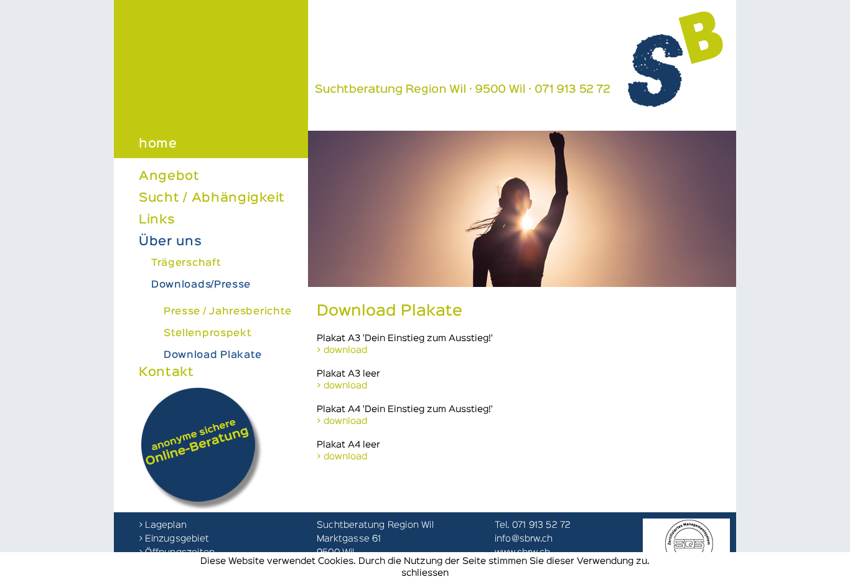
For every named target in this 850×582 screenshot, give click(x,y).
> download (342, 350)
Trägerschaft (186, 263)
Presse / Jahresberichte (228, 311)
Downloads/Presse (201, 285)
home (158, 143)
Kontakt (166, 372)
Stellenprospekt (208, 333)
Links (157, 219)
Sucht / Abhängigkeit (212, 198)
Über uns (170, 241)
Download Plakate (213, 355)
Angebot (169, 176)
